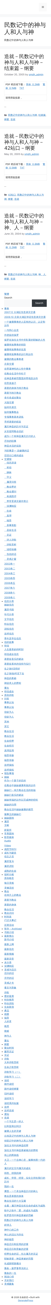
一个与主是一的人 (14, 1121)
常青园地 (9, 833)
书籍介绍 (9, 932)
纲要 (6, 119)
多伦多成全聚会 (12, 397)
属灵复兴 (9, 861)
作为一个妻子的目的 (15, 780)
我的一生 (9, 1186)
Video (7, 845)
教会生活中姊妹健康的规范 (18, 809)
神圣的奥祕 (10, 678)
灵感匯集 (9, 1283)
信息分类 (9, 601)
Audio (7, 840)
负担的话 (10, 554)
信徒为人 (9, 712)
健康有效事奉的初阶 (15, 344)
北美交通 (9, 364)
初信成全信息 (11, 654)
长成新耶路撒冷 (12, 1263)
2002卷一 (9, 563)
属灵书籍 (9, 609)
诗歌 (6, 992)
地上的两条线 (11, 1155)
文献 (6, 825)
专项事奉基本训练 (14, 416)
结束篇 (42, 115)
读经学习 (9, 1098)
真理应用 (9, 750)
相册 (6, 1014)
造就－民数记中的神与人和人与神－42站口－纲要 (24, 142)
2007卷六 (9, 587)
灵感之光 (9, 982)
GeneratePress (25, 1300)
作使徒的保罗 (11, 335)
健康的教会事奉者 (14, 359)
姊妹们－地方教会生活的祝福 (20, 790)
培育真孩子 (10, 383)
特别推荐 (9, 999)
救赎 (6, 1031)
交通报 (7, 459)
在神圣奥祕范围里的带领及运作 (21, 378)
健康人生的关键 (12, 1131)
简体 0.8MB (33, 164)
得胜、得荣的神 (12, 1173)
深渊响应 (10, 506)
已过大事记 (10, 920)
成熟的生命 (10, 871)
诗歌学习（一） (12, 1072)
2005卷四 (9, 578)
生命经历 (9, 745)
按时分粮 (9, 874)
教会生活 (9, 731)
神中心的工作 (11, 1229)
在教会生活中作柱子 (15, 373)
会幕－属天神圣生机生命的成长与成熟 (24, 1205)
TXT (21, 88)
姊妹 (7, 472)
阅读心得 (9, 1276)
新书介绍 (9, 939)
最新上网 (9, 944)
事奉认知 (9, 702)
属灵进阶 (9, 866)
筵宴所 (7, 830)
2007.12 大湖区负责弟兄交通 (19, 312)
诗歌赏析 (10, 544)
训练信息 (9, 628)
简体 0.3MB (33, 243)
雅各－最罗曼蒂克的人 (16, 1268)
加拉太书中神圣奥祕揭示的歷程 (21, 1150)
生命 (7, 510)
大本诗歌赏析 (11, 1062)
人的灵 (7, 1021)
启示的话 (9, 973)
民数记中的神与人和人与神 (22, 115)
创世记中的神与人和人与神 (18, 1140)
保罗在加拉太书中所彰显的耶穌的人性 (24, 339)
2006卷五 (9, 583)
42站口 (12, 194)
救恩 (6, 1026)
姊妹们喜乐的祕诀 (14, 795)
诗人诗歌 (10, 539)
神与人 (7, 1035)
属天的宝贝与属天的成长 (17, 1168)
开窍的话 (9, 978)
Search (8, 297)
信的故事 (9, 642)
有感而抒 (10, 496)
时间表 (7, 916)
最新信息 (9, 949)
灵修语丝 (9, 887)
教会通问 (10, 491)
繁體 (6, 294)
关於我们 (9, 1280)
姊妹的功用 (10, 804)
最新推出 (9, 936)
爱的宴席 (9, 996)
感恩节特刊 (10, 849)
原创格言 (9, 878)
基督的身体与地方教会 (16, 388)
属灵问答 (10, 482)
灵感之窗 (10, 559)
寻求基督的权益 (12, 421)
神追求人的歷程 (12, 683)
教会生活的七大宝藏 (15, 1200)
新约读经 (9, 1084)
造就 (12, 119)
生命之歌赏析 (11, 1067)
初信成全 (9, 691)
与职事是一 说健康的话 (16, 450)
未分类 (7, 962)
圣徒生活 (10, 530)
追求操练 (9, 765)
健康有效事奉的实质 (15, 349)
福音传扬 (9, 755)
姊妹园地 (9, 818)
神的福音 (9, 1239)
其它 (6, 726)
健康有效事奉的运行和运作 (18, 354)
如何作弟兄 (10, 407)
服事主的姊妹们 (12, 814)
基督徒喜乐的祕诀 (14, 659)
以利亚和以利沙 (12, 1126)
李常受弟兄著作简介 (16, 501)
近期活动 (9, 925)
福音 (7, 520)
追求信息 (9, 633)
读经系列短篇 (11, 1103)
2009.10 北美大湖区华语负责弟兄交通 (25, 317)
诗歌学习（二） (12, 1076)
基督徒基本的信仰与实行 (17, 663)
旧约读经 (9, 1093)
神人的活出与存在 (14, 1234)
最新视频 (9, 954)
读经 (6, 1080)
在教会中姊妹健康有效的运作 (20, 785)
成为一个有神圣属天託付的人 (20, 436)
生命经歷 (9, 740)
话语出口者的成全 (14, 455)
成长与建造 (10, 852)
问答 (6, 698)
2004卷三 (9, 573)
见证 (7, 535)
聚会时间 (9, 1047)
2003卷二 (9, 568)
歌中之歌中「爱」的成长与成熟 (21, 1210)
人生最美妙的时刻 (14, 649)
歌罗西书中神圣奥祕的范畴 (18, 1215)
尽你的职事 (10, 441)
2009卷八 (9, 597)
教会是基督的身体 (14, 1196)
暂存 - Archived (13, 928)
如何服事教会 (11, 412)
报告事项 (9, 773)
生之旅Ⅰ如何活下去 (14, 673)
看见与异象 (10, 987)
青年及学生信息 (12, 638)
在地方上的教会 (12, 895)
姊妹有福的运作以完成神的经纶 (21, 799)
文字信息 (9, 619)
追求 (6, 1107)
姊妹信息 (9, 604)
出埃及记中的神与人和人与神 (20, 1135)
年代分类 (9, 614)
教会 (6, 891)
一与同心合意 (11, 330)
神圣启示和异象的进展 (16, 1249)
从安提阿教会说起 (14, 431)
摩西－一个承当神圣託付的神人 (21, 1191)
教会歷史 (10, 486)
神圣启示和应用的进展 (16, 1244)
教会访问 (9, 913)
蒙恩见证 (9, 1051)
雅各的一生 (10, 1273)
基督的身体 (10, 904)
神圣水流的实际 (12, 445)
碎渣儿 (7, 1225)
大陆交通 (9, 402)
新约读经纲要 (11, 1088)
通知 (6, 1114)
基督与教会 (10, 899)
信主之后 (9, 856)
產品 (6, 1010)
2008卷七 (9, 592)
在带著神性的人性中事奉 (17, 368)
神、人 (42, 274)
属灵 (6, 821)
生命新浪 (9, 1007)
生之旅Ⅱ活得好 (12, 668)
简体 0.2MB (33, 84)
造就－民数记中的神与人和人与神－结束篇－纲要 (24, 62)
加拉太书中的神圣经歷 (16, 1145)
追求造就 (9, 1110)
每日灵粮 (9, 883)
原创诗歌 (9, 695)
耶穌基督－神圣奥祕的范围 (18, 1258)
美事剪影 (10, 525)
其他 (6, 721)
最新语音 (9, 958)
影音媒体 (9, 837)
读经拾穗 (10, 549)
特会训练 (9, 1003)
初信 (7, 467)
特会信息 (9, 624)
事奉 (6, 308)
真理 (7, 515)
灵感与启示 (10, 969)
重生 (6, 687)
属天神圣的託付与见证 (16, 426)
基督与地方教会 (12, 392)
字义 (7, 477)
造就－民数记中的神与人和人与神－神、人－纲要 (24, 221)
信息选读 (10, 462)
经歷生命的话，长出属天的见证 (21, 1253)
